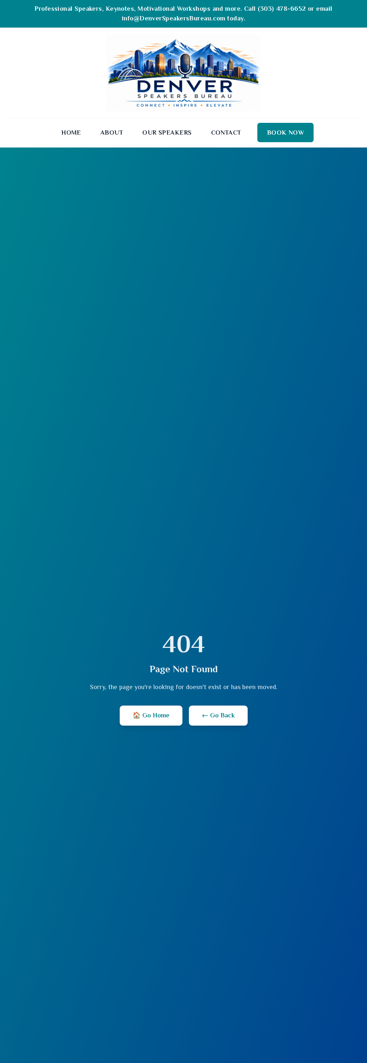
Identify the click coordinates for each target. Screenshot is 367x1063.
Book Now (285, 132)
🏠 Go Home (151, 715)
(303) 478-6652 (282, 8)
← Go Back (218, 715)
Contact (226, 132)
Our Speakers (166, 132)
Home (71, 132)
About (111, 132)
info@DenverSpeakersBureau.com (173, 18)
